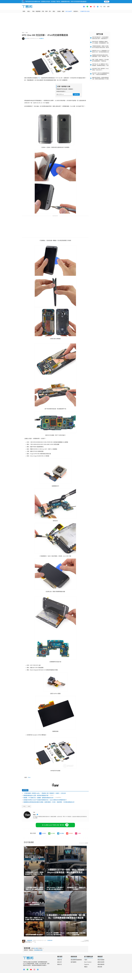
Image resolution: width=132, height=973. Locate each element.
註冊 (108, 6)
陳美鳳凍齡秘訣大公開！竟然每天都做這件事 (35, 795)
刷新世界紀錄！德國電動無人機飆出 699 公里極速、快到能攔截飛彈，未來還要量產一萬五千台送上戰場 (100, 43)
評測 (43, 11)
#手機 (24, 806)
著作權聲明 (73, 962)
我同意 (106, 1)
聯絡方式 (59, 964)
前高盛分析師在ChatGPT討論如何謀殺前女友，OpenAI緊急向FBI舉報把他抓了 (45, 800)
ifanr (26, 38)
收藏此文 (42, 38)
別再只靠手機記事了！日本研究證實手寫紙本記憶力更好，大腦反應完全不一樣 (100, 38)
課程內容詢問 (101, 962)
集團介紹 (59, 959)
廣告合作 (59, 962)
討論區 (59, 11)
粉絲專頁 (44, 833)
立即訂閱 (76, 94)
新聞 (24, 11)
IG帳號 (79, 833)
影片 (50, 11)
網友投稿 (100, 966)
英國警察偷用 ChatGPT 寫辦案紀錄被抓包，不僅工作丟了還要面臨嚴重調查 (34, 873)
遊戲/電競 (38, 11)
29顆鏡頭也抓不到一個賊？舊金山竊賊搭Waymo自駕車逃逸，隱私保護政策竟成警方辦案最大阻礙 (65, 871)
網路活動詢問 (101, 964)
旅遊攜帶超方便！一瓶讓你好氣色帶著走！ (76, 888)
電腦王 (86, 966)
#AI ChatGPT (69, 11)
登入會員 (36, 948)
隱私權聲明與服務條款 (76, 959)
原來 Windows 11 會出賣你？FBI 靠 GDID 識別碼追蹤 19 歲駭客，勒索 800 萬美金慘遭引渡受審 (55, 888)
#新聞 (29, 806)
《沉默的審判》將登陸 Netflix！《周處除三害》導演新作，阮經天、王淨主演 (44, 793)
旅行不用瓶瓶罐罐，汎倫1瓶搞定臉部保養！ (76, 933)
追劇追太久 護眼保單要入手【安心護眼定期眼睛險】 (34, 903)
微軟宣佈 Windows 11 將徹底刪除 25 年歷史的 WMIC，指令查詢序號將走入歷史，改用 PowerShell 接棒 (100, 52)
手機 (33, 11)
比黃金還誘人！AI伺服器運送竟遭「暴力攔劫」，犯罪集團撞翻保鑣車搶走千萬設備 (66, 916)
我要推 (86, 941)
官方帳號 (53, 833)
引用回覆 (48, 940)
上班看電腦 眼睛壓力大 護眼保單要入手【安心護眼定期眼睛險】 (34, 888)
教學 (46, 11)
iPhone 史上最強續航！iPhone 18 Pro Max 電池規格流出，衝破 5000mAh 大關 (55, 934)
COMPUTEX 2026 (84, 11)
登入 (105, 6)
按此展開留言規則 (38, 950)
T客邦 (85, 959)
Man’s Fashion (87, 962)
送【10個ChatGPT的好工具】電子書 (53, 825)
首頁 (23, 32)
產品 (28, 11)
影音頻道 (71, 833)
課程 (63, 11)
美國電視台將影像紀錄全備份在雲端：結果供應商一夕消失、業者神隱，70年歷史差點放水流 (48, 802)
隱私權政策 (83, 1)
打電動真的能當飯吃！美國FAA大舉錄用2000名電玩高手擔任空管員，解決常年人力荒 (100, 47)
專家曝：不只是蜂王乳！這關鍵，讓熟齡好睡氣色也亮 (38, 797)
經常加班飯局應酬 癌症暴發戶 (34, 934)
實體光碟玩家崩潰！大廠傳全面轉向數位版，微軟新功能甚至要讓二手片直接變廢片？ (100, 79)
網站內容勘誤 (101, 959)
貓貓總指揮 (29, 940)
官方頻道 (62, 833)
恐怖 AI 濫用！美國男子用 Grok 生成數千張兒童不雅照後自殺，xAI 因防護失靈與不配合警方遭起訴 (34, 918)
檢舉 (51, 940)
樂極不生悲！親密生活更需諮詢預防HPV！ (34, 858)
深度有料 (75, 11)
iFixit (39, 77)
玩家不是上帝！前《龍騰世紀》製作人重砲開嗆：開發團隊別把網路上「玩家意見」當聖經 (100, 65)
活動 (54, 11)
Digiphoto (86, 964)
